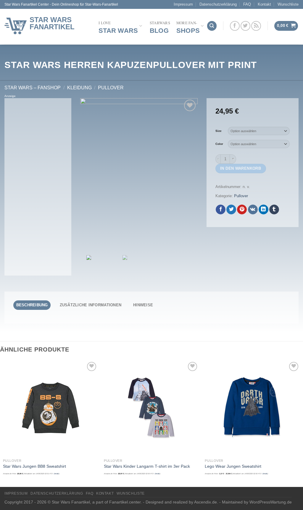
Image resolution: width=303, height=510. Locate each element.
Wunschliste (288, 4)
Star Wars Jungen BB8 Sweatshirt (34, 466)
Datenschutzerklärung (218, 4)
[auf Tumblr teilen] (274, 210)
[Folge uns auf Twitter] (245, 26)
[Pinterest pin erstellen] (242, 210)
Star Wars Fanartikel (52, 23)
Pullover (111, 87)
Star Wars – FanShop (32, 87)
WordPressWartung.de (270, 502)
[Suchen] (212, 26)
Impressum (183, 4)
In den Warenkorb (240, 168)
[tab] (32, 305)
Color (219, 143)
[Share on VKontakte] (253, 210)
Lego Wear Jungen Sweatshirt (233, 466)
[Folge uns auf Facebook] (235, 26)
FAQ (247, 4)
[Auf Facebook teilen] (220, 210)
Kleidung (79, 87)
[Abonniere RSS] (256, 26)
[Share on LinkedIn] (263, 210)
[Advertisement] (37, 187)
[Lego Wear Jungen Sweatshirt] (252, 408)
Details (56, 474)
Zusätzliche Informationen (90, 305)
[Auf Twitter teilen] (231, 210)
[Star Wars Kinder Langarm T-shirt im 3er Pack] (151, 408)
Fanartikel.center (125, 502)
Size (218, 130)
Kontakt (264, 4)
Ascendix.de (205, 502)
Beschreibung (32, 305)
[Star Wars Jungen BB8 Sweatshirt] (50, 408)
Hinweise (143, 305)
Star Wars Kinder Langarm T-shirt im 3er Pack (147, 466)
